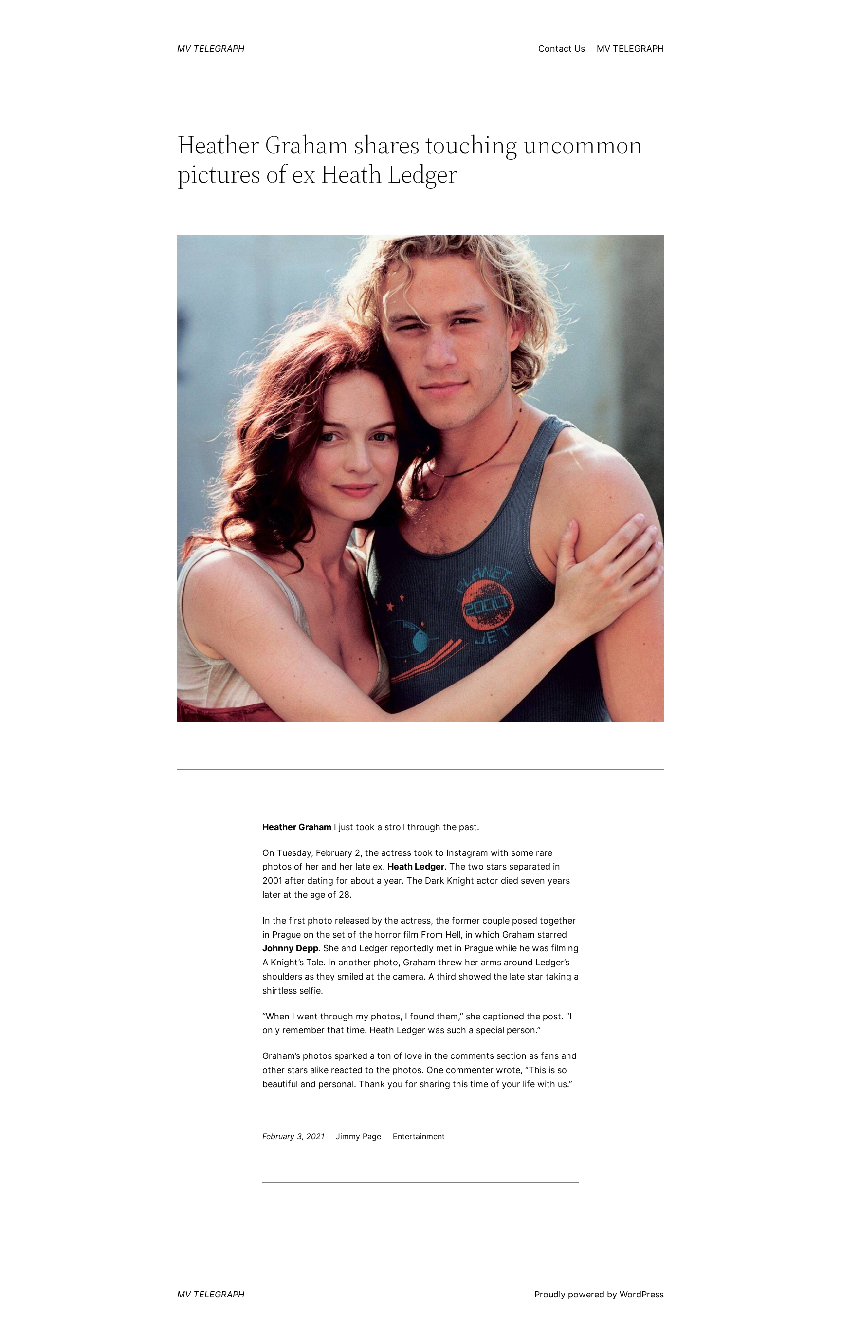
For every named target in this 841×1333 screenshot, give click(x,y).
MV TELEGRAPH (210, 48)
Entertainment (419, 1136)
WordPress (642, 1294)
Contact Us (561, 48)
